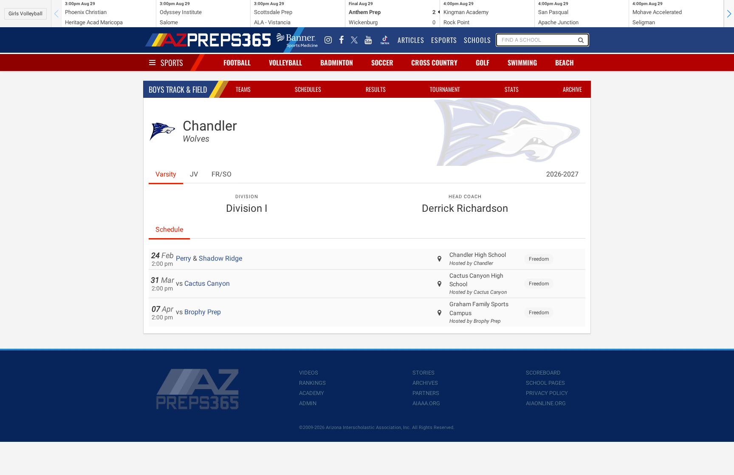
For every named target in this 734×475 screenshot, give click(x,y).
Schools (477, 40)
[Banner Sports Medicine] (297, 40)
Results (376, 89)
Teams (243, 89)
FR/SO (221, 174)
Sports (172, 62)
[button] (729, 13)
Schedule (169, 229)
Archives (425, 383)
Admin (307, 403)
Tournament (445, 89)
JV (194, 174)
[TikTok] (384, 40)
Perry (183, 258)
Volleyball (285, 62)
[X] (354, 40)
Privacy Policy (547, 393)
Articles (411, 40)
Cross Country (434, 62)
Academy (311, 393)
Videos (308, 373)
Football (237, 62)
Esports (444, 40)
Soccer (382, 62)
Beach (564, 62)
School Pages (545, 383)
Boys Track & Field (178, 89)
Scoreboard (543, 373)
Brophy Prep (202, 312)
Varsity (165, 174)
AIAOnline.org (546, 403)
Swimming (522, 62)
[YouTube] (368, 40)
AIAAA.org (426, 403)
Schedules (308, 89)
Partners (425, 393)
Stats (512, 89)
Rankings (312, 383)
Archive (572, 89)
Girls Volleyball (25, 14)
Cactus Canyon (207, 283)
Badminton (336, 62)
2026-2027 (562, 174)
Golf (482, 62)
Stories (423, 373)
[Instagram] (328, 40)
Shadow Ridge (220, 258)
